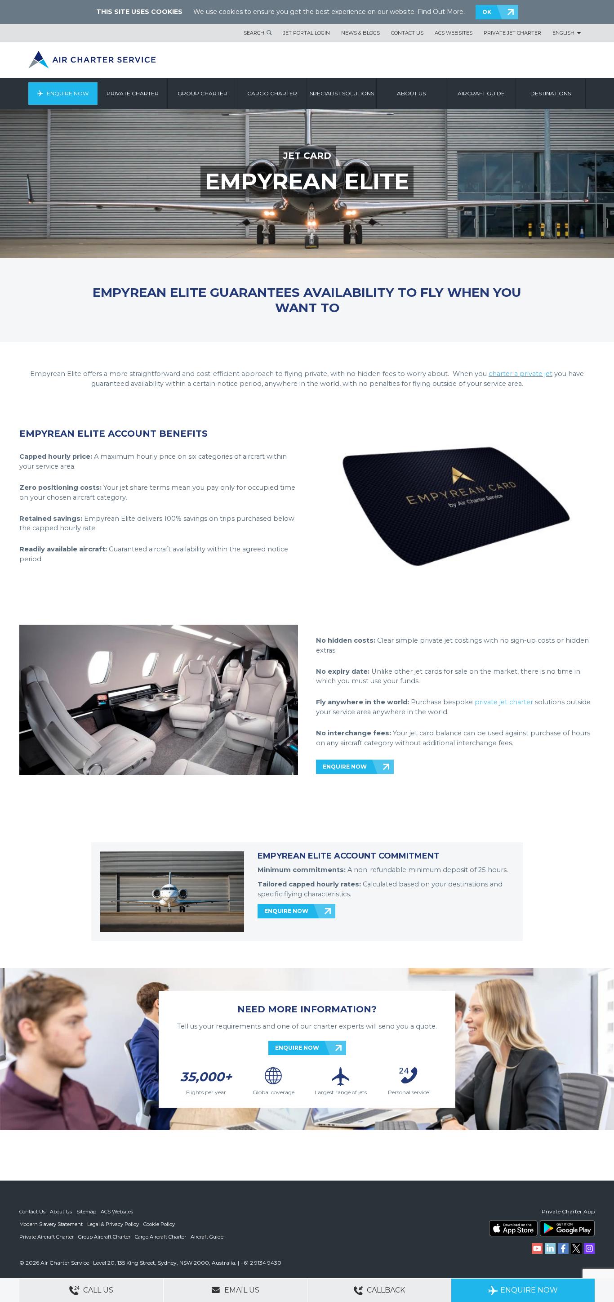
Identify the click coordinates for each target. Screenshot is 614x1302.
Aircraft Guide (481, 93)
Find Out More (440, 12)
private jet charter (504, 702)
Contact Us (407, 33)
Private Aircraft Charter (46, 1237)
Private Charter (133, 93)
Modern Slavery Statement (51, 1224)
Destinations (550, 93)
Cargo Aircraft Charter (160, 1237)
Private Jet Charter (512, 33)
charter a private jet (520, 374)
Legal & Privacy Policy (113, 1224)
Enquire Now (68, 93)
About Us (61, 1211)
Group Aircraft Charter (104, 1237)
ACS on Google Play (567, 1228)
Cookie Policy (159, 1224)
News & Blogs (360, 33)
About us (411, 93)
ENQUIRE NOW (345, 766)
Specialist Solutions (342, 93)
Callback (385, 1290)
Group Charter (202, 93)
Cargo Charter (272, 93)
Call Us (97, 1290)
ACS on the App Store (513, 1228)
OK (486, 12)
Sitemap (86, 1211)
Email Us (240, 1290)
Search (254, 33)
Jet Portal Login (306, 33)
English (563, 33)
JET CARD (307, 155)
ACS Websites (453, 33)
